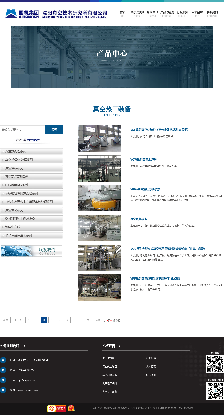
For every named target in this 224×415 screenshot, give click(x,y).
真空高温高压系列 (17, 176)
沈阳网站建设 (159, 408)
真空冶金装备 (109, 375)
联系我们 (151, 375)
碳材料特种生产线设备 (20, 218)
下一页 (85, 320)
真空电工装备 (109, 383)
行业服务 (151, 358)
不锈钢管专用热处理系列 (21, 193)
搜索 (54, 130)
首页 (5, 320)
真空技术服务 (109, 391)
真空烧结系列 (14, 168)
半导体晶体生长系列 (18, 235)
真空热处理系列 (15, 151)
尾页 (98, 320)
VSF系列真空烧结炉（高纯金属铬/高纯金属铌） (160, 129)
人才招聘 (151, 366)
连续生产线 (12, 227)
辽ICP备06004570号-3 (140, 408)
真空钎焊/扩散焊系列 (19, 160)
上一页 (18, 320)
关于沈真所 (108, 358)
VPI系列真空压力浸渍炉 (145, 189)
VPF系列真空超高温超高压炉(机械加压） (156, 278)
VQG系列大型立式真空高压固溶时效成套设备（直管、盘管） (168, 248)
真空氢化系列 (14, 210)
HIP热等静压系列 (16, 185)
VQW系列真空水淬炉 (143, 159)
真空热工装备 (109, 366)
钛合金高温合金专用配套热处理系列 (29, 202)
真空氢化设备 (138, 219)
